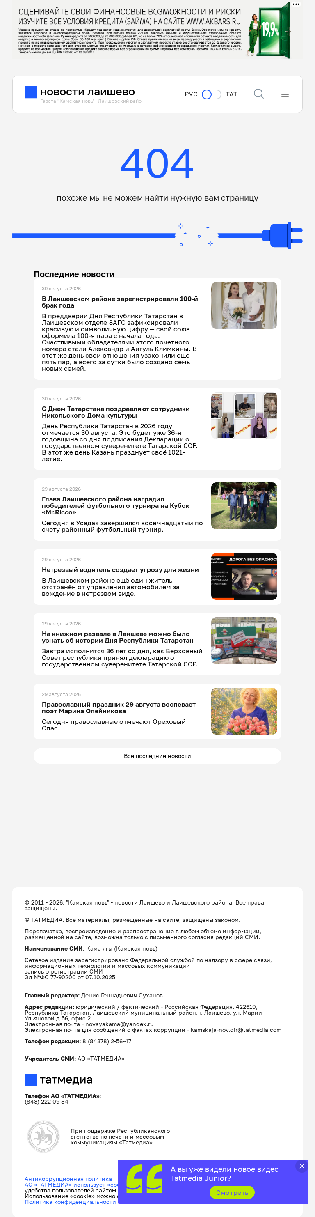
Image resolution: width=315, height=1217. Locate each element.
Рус (191, 94)
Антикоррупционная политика (68, 1178)
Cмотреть (232, 1192)
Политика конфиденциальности (70, 1201)
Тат (231, 94)
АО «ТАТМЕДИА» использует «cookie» (78, 1184)
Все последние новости (157, 755)
